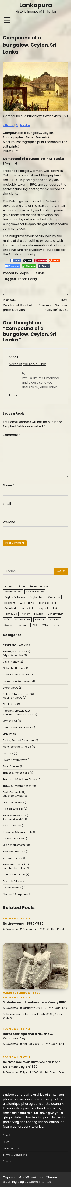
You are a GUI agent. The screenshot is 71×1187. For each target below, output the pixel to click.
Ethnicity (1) (9, 733)
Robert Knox (22, 619)
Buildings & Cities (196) (16, 651)
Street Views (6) (12, 687)
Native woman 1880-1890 (23, 923)
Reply (13, 395)
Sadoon (40, 619)
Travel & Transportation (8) (19, 785)
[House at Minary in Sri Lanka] (35, 87)
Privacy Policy (11, 1148)
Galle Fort (10, 608)
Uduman (22, 625)
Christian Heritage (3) (16, 874)
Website (9, 522)
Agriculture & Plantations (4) (20, 714)
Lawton (38, 613)
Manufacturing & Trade (21, 992)
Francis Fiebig (26, 279)
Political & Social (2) (15, 808)
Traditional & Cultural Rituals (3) (22, 779)
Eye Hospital (27, 602)
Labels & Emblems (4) (16, 838)
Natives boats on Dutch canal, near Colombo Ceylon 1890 (31, 1064)
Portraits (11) (10, 753)
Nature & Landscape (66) (18, 694)
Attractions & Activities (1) (18, 645)
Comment (11, 435)
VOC (35, 625)
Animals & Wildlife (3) (16, 819)
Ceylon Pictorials (14, 597)
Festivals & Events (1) (15, 802)
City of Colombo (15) (15, 655)
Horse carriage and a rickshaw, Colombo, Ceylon (28, 1036)
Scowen (54, 619)
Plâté (7, 619)
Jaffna (56, 608)
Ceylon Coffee (35, 591)
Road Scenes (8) (13, 766)
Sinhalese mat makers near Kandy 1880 (34, 1002)
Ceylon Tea (37, 597)
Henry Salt (27, 608)
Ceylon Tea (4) (12, 721)
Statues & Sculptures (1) (17, 894)
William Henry (50, 625)
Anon (21, 586)
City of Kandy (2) (13, 661)
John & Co (10, 613)
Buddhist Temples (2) (16, 868)
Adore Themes (40, 1182)
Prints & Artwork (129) (15, 815)
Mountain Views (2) (14, 697)
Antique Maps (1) (13, 825)
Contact (8, 1161)
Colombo (54, 597)
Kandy (26, 613)
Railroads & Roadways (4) (19, 681)
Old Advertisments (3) (16, 845)
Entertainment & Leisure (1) (19, 727)
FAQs (6, 1142)
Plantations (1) (11, 704)
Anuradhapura (39, 586)
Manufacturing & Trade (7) (19, 746)
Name (8, 485)
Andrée (9, 586)
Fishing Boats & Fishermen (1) (20, 740)
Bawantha (12, 929)
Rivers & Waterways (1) (16, 759)
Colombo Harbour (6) (16, 668)
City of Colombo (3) (15, 796)
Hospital (43, 608)
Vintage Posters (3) (15, 858)
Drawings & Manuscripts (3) (20, 832)
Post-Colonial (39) (14, 792)
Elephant (9, 602)
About (6, 1135)
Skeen (8, 625)
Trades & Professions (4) (18, 772)
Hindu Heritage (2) (14, 887)
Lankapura (35, 5)
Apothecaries (12, 591)
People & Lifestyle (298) (17, 710)
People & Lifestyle (31, 273)
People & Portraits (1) (15, 851)
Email (8, 503)
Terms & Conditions (15, 1154)
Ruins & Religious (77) (16, 864)
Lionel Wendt (55, 613)
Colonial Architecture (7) (18, 674)
